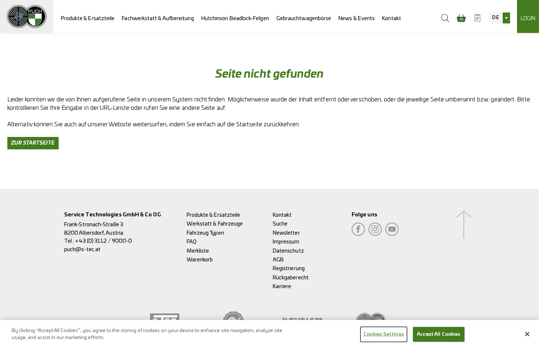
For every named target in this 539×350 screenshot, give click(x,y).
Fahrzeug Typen (205, 233)
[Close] (527, 334)
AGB (278, 259)
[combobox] (499, 17)
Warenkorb (200, 259)
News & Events (356, 18)
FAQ (192, 242)
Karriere (282, 286)
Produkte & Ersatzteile (88, 18)
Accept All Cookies (438, 334)
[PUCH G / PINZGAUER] (27, 16)
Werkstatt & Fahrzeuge (215, 224)
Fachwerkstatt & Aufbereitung (158, 18)
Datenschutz (288, 251)
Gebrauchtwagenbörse (303, 18)
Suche (280, 224)
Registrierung (289, 268)
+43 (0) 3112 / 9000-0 (103, 241)
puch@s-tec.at (82, 249)
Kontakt (391, 18)
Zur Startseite (33, 143)
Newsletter (286, 233)
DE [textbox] (495, 17)
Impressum (286, 242)
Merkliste (198, 251)
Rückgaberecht (291, 277)
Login (528, 18)
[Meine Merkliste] (477, 18)
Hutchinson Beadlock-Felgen (235, 18)
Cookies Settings (383, 334)
